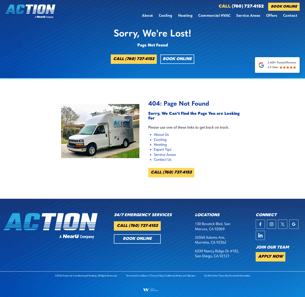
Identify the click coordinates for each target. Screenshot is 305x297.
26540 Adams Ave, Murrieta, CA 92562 (210, 240)
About (147, 15)
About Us (161, 134)
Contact (290, 15)
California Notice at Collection (180, 275)
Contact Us (162, 159)
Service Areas (248, 15)
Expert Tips (162, 149)
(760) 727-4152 (241, 6)
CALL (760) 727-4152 (133, 59)
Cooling (165, 15)
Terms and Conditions (137, 275)
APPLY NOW (270, 257)
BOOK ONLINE (284, 6)
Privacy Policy (157, 275)
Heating (185, 15)
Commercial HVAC (214, 15)
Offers (271, 15)
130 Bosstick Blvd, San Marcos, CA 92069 (212, 226)
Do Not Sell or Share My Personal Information (227, 275)
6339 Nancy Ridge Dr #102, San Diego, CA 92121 (217, 253)
